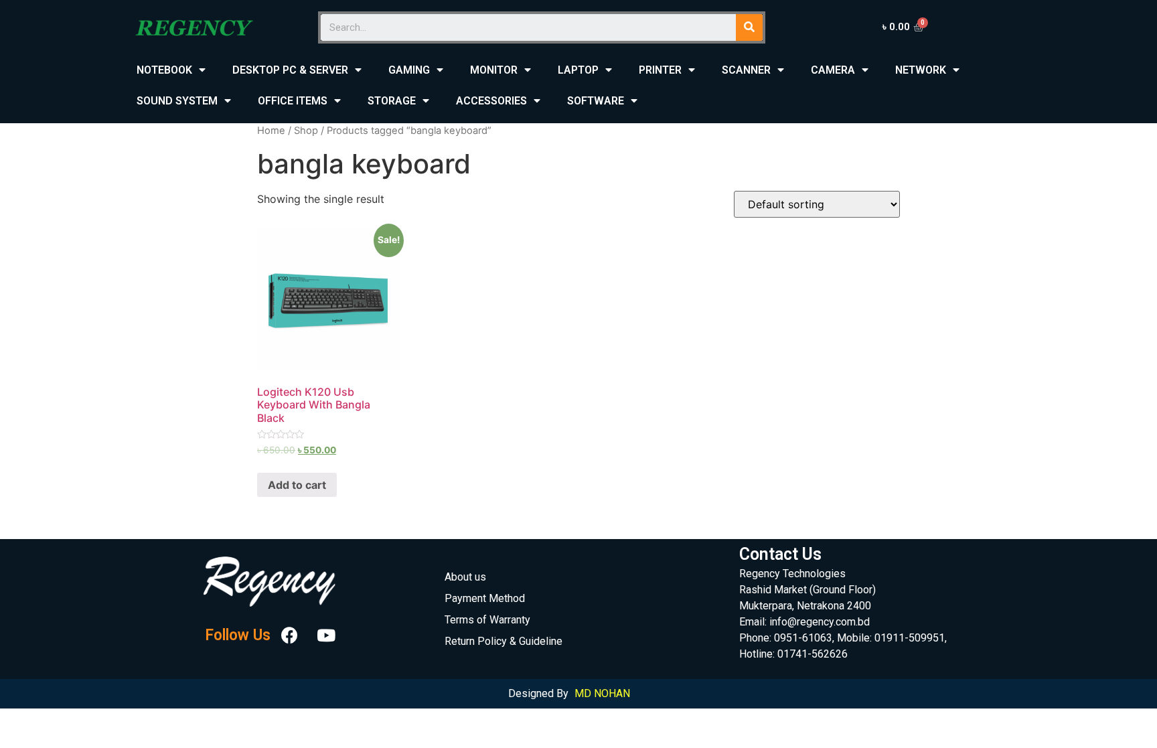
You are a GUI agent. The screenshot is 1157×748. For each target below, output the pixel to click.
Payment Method (485, 598)
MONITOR (494, 70)
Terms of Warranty (487, 619)
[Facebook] (290, 635)
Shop (306, 131)
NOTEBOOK (164, 70)
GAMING (409, 70)
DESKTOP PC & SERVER (290, 70)
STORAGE (392, 100)
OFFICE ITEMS (292, 100)
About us (465, 577)
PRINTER (660, 70)
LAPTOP (578, 70)
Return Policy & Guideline (503, 641)
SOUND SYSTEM (177, 100)
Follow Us (238, 635)
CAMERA (833, 70)
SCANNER (746, 70)
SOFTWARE (595, 100)
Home (271, 131)
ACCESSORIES (491, 100)
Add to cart (297, 485)
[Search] (749, 27)
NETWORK (920, 70)
